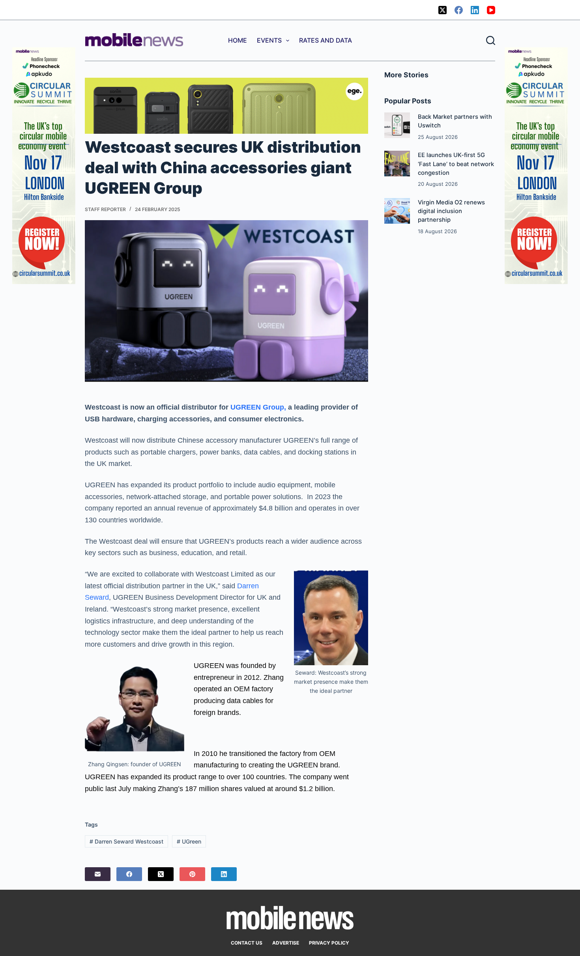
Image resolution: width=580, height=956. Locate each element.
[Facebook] (459, 10)
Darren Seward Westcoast (126, 841)
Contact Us (246, 943)
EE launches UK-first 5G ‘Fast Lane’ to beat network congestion (456, 164)
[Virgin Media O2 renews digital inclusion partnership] (397, 211)
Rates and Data (325, 40)
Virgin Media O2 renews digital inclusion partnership (451, 211)
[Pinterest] (192, 874)
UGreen (189, 841)
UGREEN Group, (258, 407)
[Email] (97, 874)
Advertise (285, 943)
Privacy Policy (329, 943)
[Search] (490, 40)
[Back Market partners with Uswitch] (397, 125)
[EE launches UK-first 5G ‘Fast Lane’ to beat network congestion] (397, 163)
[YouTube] (491, 10)
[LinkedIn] (475, 10)
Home (237, 40)
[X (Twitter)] (442, 10)
